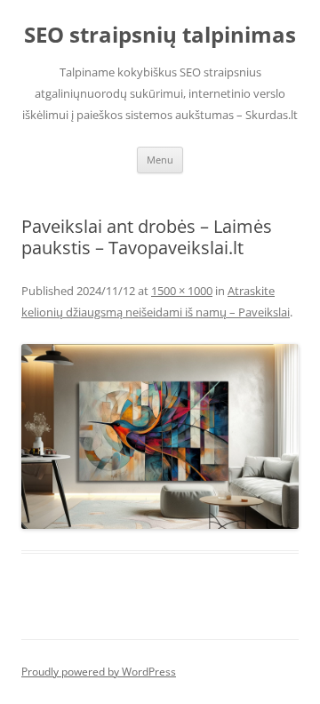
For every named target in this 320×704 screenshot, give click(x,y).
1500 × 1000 (181, 291)
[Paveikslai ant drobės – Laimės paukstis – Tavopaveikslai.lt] (160, 436)
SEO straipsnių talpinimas (160, 35)
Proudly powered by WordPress (98, 671)
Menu (160, 159)
